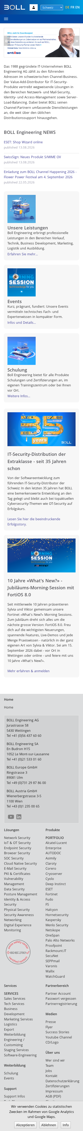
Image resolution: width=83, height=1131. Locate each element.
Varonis (51, 966)
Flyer (49, 1027)
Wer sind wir (55, 1060)
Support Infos (14, 1096)
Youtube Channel (59, 1037)
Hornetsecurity (57, 915)
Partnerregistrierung (61, 1004)
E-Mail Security (15, 868)
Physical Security (17, 909)
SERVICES (11, 993)
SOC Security (14, 858)
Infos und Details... (21, 322)
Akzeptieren (25, 1125)
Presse (51, 1022)
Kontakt (51, 1076)
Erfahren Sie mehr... (22, 254)
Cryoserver (54, 873)
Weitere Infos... (18, 396)
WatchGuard (55, 976)
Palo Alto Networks (60, 940)
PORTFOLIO (55, 838)
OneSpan (52, 935)
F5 (47, 904)
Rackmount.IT (56, 951)
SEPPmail (53, 961)
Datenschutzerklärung (62, 1081)
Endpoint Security (17, 848)
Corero (51, 868)
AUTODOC (53, 853)
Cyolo (50, 878)
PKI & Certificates (17, 873)
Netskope (53, 930)
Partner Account (58, 993)
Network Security (17, 838)
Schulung (11, 1073)
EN (77, 7)
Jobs (49, 1071)
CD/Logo (52, 1042)
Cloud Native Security (20, 863)
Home (8, 707)
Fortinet (52, 894)
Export (9, 1029)
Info (66, 1125)
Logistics (10, 1024)
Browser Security (17, 853)
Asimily (51, 858)
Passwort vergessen (61, 998)
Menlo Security (57, 925)
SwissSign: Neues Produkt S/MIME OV (32, 157)
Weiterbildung (15, 1034)
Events (9, 1078)
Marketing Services (18, 1019)
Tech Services (14, 1004)
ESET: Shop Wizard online (23, 142)
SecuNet (52, 956)
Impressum (54, 1091)
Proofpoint (54, 945)
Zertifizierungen (58, 1086)
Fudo (49, 899)
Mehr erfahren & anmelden (28, 671)
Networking (13, 920)
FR (72, 7)
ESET (49, 889)
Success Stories (57, 1032)
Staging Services (16, 1050)
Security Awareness (19, 915)
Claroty (51, 863)
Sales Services (14, 998)
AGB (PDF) (53, 1096)
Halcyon (52, 909)
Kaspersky (53, 920)
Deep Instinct (56, 884)
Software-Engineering (20, 1055)
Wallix (50, 971)
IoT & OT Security (17, 843)
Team (50, 1065)
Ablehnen (48, 1125)
